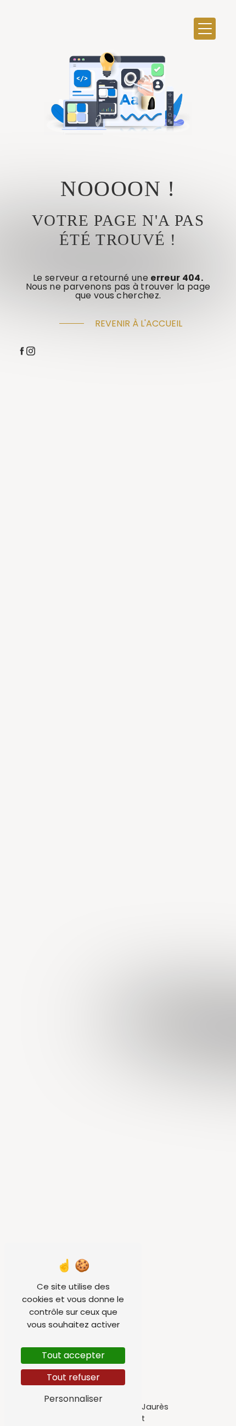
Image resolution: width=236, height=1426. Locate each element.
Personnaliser (73, 1398)
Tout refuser (73, 1377)
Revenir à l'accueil (138, 323)
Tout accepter (73, 1355)
